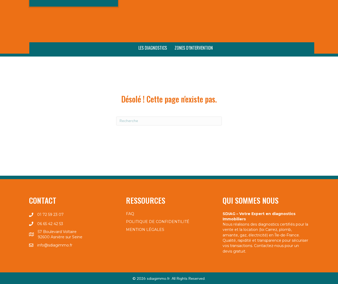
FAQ (130, 213)
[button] (281, 7)
